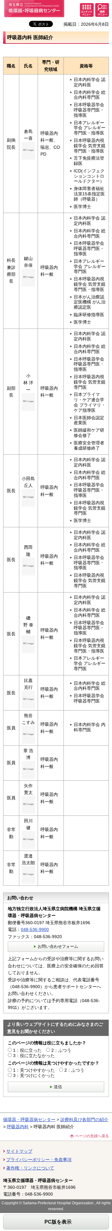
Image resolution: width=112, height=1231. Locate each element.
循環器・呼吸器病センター (29, 1119)
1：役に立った (27, 1050)
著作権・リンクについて (30, 1167)
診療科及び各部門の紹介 (84, 1119)
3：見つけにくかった (34, 1075)
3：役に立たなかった (34, 1055)
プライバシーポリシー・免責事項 (39, 1159)
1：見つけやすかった (34, 1070)
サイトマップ (19, 1151)
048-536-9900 (35, 929)
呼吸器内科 (18, 1126)
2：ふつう (61, 1050)
